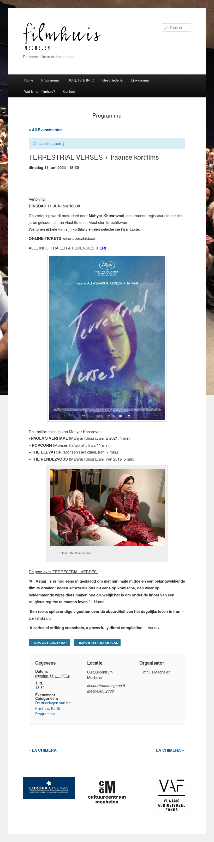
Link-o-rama (140, 80)
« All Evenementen (46, 129)
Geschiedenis (112, 80)
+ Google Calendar (49, 642)
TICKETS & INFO (80, 80)
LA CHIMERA (43, 750)
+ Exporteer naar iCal (97, 642)
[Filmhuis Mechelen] (62, 49)
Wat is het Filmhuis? (39, 91)
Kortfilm (57, 708)
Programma (50, 80)
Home (28, 80)
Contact (69, 91)
